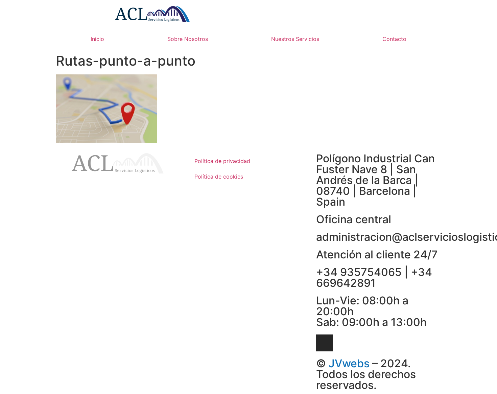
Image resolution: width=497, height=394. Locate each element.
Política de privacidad (222, 161)
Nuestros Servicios (295, 39)
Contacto (394, 39)
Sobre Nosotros (187, 39)
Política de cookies (218, 176)
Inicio (97, 39)
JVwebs (349, 363)
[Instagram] (324, 342)
